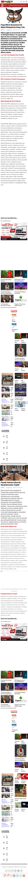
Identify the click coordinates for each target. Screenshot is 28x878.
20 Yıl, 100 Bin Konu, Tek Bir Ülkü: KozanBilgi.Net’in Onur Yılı (17, 5)
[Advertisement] (14, 201)
